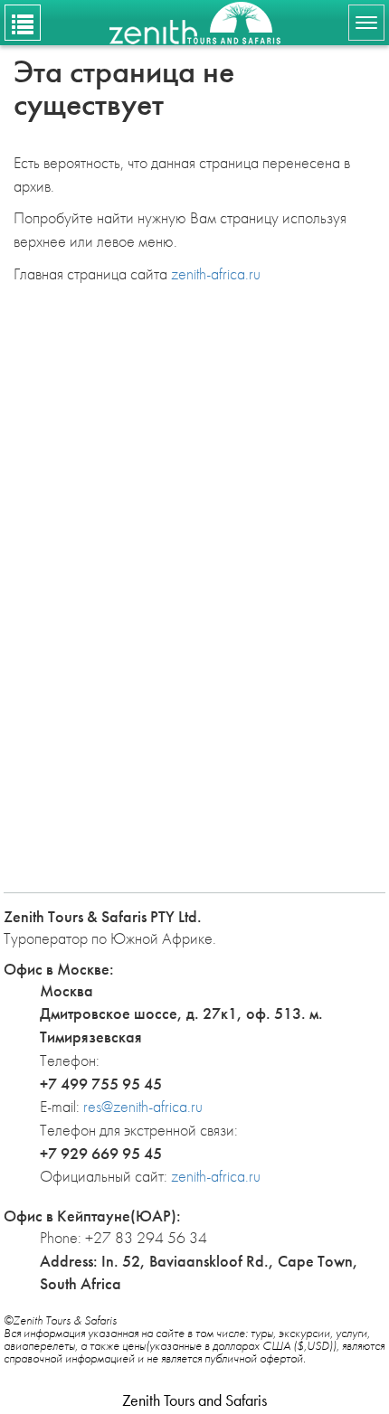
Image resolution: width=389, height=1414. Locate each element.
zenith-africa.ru (216, 273)
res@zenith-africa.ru (143, 1106)
